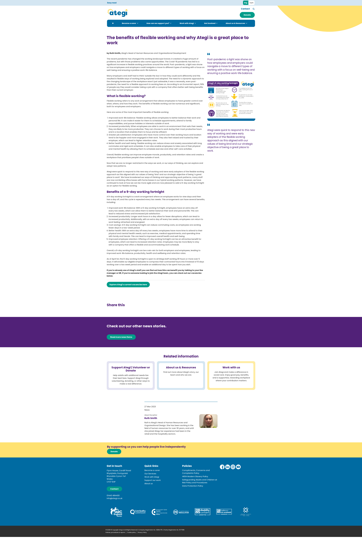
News (147, 410)
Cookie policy (131, 532)
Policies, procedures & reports (115, 532)
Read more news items (121, 337)
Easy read (112, 3)
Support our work (152, 480)
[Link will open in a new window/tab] (222, 467)
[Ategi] (128, 13)
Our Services (150, 473)
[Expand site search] (253, 8)
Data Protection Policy (192, 486)
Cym (251, 3)
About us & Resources (235, 23)
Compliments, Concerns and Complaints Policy (196, 471)
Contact (245, 8)
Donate (247, 15)
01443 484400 (113, 495)
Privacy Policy (142, 532)
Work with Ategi (187, 23)
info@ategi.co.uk (114, 498)
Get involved (209, 23)
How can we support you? (157, 23)
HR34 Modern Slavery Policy (195, 476)
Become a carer (129, 23)
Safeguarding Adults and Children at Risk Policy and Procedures (199, 481)
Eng (245, 3)
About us (148, 483)
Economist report (191, 84)
